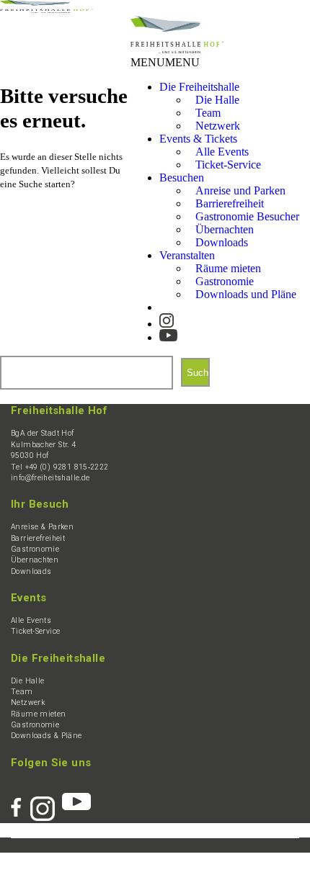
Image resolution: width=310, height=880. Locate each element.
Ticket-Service (228, 164)
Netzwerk (217, 126)
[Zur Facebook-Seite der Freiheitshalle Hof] (20, 801)
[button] (165, 62)
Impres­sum (54, 859)
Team (22, 691)
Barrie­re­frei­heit (38, 538)
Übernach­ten (34, 560)
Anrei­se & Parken (42, 526)
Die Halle (27, 681)
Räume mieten (38, 714)
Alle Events (31, 620)
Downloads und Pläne (245, 294)
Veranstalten (187, 255)
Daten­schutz (105, 859)
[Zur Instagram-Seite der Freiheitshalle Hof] (166, 317)
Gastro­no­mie (35, 549)
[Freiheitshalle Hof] (46, 9)
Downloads (221, 242)
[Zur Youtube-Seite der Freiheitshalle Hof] (168, 330)
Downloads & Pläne (46, 735)
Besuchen (181, 177)
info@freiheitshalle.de (50, 477)
